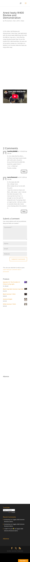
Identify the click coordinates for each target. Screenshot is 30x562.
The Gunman (8, 21)
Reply (24, 171)
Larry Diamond (12, 177)
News (22, 21)
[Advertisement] (15, 70)
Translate (13, 512)
